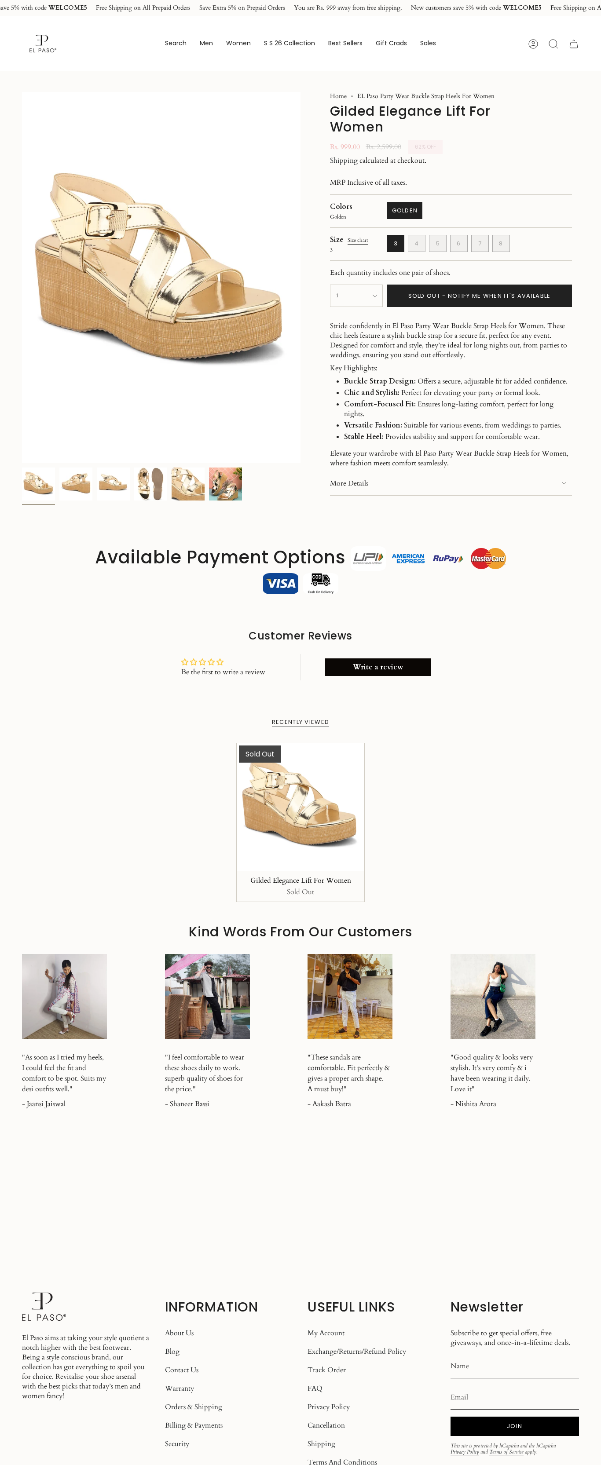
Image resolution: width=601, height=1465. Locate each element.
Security (177, 1444)
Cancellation (326, 1425)
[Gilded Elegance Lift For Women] (301, 807)
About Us (179, 1333)
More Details (349, 483)
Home (338, 96)
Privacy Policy (329, 1407)
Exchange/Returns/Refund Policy (357, 1351)
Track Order (327, 1370)
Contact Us (181, 1370)
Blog (172, 1351)
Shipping (344, 160)
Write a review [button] (378, 667)
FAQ (315, 1388)
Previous (22, 277)
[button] (206, 44)
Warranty (179, 1388)
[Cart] (574, 44)
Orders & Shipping (193, 1407)
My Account (326, 1333)
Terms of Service (506, 1451)
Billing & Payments (194, 1425)
